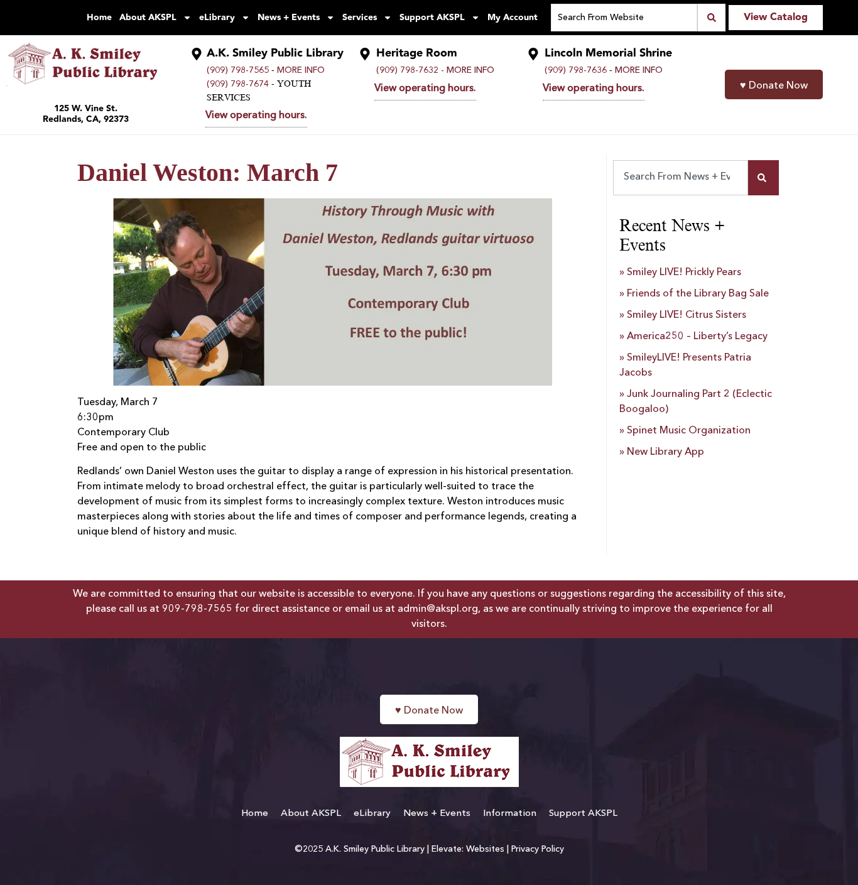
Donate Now (774, 86)
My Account (512, 17)
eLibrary (217, 17)
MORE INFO (301, 70)
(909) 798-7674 (238, 84)
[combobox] (680, 177)
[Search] (763, 177)
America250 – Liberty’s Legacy (697, 337)
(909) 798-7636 (576, 70)
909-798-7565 (197, 609)
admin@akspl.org (438, 609)
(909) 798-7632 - (410, 70)
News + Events (289, 17)
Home (99, 17)
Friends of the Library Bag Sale (698, 294)
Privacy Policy (537, 849)
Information (509, 813)
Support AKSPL (432, 17)
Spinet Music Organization (689, 431)
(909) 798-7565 (238, 70)
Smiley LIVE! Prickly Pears (684, 273)
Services (359, 17)
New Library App (665, 452)
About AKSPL (147, 17)
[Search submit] (711, 17)
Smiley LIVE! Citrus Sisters (686, 315)
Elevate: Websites (468, 849)
